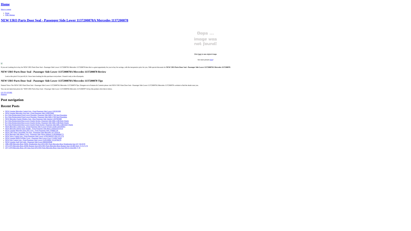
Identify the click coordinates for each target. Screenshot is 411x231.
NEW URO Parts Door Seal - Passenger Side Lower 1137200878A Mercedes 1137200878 (64, 20)
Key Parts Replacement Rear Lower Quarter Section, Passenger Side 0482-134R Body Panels (37, 121)
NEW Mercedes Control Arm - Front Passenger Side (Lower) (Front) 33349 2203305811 (35, 127)
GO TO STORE (6, 92)
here (211, 60)
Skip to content (6, 9)
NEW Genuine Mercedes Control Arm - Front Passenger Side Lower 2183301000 (33, 111)
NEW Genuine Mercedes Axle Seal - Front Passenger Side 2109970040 (29, 113)
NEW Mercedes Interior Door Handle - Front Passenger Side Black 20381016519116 (34, 129)
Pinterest (4, 94)
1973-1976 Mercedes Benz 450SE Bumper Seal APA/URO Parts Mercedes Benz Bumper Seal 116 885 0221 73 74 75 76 (46, 146)
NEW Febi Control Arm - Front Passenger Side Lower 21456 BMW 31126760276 (33, 140)
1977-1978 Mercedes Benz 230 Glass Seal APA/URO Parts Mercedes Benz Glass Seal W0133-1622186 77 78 (42, 148)
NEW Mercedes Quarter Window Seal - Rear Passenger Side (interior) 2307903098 (33, 119)
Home (5, 4)
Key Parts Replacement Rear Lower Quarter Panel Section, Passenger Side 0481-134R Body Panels (39, 125)
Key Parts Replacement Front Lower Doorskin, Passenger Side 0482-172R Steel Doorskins (36, 117)
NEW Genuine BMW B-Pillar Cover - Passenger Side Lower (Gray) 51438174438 (33, 138)
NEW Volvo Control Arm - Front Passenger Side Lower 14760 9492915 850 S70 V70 (34, 136)
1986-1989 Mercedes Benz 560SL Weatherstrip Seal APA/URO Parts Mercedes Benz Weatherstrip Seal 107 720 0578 (45, 144)
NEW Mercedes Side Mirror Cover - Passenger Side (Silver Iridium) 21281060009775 (34, 134)
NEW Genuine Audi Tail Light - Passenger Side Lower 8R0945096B (28, 142)
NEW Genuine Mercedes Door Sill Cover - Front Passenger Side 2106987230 (31, 130)
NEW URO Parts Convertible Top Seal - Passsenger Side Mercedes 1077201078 (32, 132)
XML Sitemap (10, 15)
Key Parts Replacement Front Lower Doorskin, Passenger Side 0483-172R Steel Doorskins (36, 115)
